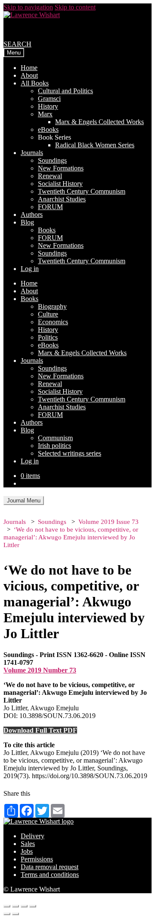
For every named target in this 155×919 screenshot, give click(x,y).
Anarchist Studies (62, 199)
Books (47, 230)
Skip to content (75, 7)
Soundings (52, 160)
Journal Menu (23, 500)
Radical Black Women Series (94, 145)
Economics (53, 322)
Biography (52, 306)
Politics (48, 337)
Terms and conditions (50, 874)
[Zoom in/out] (32, 906)
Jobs (27, 851)
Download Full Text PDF (40, 730)
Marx (45, 114)
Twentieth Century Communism (81, 191)
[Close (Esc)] (6, 906)
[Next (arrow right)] (15, 914)
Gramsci (49, 98)
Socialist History (60, 183)
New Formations (61, 168)
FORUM (50, 206)
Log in (30, 268)
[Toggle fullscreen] (24, 906)
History (48, 106)
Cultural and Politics (65, 90)
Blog (27, 222)
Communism (55, 437)
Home (29, 67)
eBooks (48, 129)
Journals (32, 152)
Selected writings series (69, 453)
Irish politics (54, 445)
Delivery (32, 836)
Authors (32, 214)
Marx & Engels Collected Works (99, 121)
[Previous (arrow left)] (6, 914)
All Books (35, 83)
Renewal (50, 176)
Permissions (37, 859)
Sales (28, 843)
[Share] (15, 906)
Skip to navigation (28, 7)
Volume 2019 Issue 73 (108, 521)
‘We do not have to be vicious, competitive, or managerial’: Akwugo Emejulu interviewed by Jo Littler (70, 537)
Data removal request (49, 866)
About (29, 75)
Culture (48, 314)
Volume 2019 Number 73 (39, 670)
